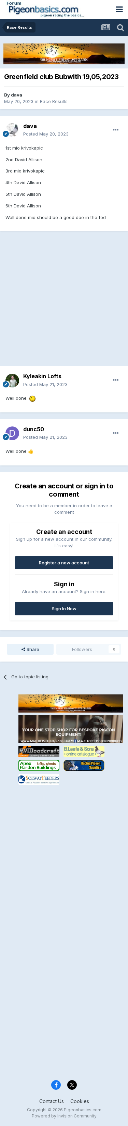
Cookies (79, 1101)
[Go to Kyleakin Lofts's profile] (12, 380)
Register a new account (64, 562)
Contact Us (51, 1101)
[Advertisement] (64, 302)
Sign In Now (64, 608)
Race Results (54, 101)
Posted (46, 134)
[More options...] (116, 130)
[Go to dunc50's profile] (12, 433)
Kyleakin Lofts (42, 376)
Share (32, 649)
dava (16, 95)
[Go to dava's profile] (12, 130)
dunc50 (33, 429)
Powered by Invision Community (64, 1115)
